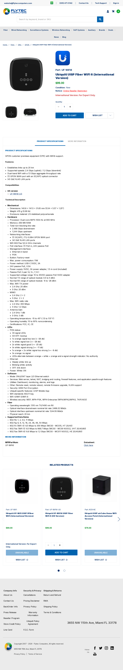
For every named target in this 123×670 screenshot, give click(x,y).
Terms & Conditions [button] (52, 612)
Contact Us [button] (8, 601)
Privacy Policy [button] (29, 606)
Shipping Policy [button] (50, 606)
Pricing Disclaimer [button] (31, 601)
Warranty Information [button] (33, 614)
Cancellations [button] (29, 595)
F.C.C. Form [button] (28, 630)
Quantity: (58, 102)
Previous (3, 519)
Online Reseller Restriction (75, 91)
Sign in (116, 3)
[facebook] (95, 648)
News (56, 37)
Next (119, 519)
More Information (77, 141)
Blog (64, 37)
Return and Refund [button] (52, 595)
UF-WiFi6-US (16, 194)
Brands (102, 30)
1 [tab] (59, 571)
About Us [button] (7, 595)
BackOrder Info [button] (10, 606)
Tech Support (101, 3)
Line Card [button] (7, 630)
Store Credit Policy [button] (12, 624)
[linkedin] (112, 648)
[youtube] (95, 654)
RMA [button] (45, 601)
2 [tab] (64, 571)
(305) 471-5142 (65, 3)
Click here (88, 445)
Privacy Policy (19, 654)
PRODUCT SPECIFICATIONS (50, 141)
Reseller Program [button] (11, 618)
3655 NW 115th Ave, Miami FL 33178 (28, 649)
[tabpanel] (22, 517)
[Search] (100, 19)
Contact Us (84, 3)
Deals (110, 30)
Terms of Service (35, 654)
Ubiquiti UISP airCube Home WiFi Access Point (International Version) (101, 516)
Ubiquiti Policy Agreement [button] (32, 622)
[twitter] (100, 648)
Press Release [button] (9, 612)
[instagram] (106, 648)
